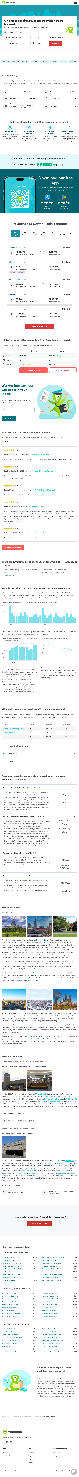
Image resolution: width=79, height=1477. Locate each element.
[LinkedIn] (11, 1442)
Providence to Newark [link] (49, 1416)
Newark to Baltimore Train (50, 1293)
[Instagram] (3, 1442)
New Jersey (61, 1163)
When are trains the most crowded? (16, 876)
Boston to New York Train (50, 1332)
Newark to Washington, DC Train (52, 1310)
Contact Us (56, 1452)
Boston (46, 940)
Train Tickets (6, 1416)
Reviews (25, 61)
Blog (29, 1456)
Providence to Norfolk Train (10, 1257)
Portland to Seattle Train (9, 1329)
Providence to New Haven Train (12, 1272)
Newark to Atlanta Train (49, 1313)
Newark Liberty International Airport (35, 1039)
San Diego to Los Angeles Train (12, 1337)
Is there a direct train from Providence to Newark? (21, 788)
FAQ (54, 61)
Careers (30, 1462)
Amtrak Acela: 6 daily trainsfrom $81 (55, 570)
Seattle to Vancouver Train (10, 1352)
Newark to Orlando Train (50, 1302)
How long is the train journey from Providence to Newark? (24, 817)
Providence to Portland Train (51, 1269)
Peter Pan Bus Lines (36, 978)
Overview (15, 61)
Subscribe (9, 418)
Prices (35, 61)
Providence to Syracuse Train (51, 1266)
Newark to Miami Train (49, 1307)
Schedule (5, 61)
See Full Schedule (39, 326)
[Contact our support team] (74, 1472)
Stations (73, 61)
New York (47, 1099)
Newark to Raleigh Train (49, 1316)
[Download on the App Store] (47, 197)
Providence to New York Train (51, 1260)
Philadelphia (56, 1099)
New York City (48, 1163)
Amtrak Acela (8, 733)
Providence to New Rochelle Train (12, 1269)
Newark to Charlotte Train (10, 1299)
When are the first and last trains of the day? (19, 853)
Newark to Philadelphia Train (51, 1299)
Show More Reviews (13, 548)
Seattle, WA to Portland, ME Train (52, 1340)
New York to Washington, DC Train (13, 1343)
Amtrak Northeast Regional (40, 454)
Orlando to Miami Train (9, 1346)
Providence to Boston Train (10, 1280)
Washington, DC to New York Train (13, 1349)
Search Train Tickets (39, 1223)
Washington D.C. (21, 1173)
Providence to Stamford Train (11, 1266)
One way (10, 32)
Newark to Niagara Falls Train (11, 1313)
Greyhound (22, 978)
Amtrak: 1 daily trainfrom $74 (53, 572)
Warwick (36, 973)
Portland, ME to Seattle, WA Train (12, 1340)
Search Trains (33, 370)
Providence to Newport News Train (53, 1257)
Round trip (21, 32)
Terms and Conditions (62, 1470)
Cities (64, 61)
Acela (43, 1101)
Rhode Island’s (41, 1094)
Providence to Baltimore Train (51, 1263)
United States (16, 1416)
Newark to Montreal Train (10, 1310)
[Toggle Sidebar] (75, 3)
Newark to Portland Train (9, 1316)
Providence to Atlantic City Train (52, 1274)
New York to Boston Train (50, 1346)
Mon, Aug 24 (12, 43)
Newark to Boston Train (49, 1304)
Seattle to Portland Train (49, 1329)
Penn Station (69, 1161)
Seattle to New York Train (10, 1332)
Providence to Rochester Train (51, 1277)
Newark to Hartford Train (50, 1296)
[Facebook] (7, 1442)
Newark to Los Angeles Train (11, 1307)
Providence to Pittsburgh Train (51, 1280)
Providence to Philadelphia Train (52, 1272)
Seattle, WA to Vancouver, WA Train (53, 1349)
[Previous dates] (9, 234)
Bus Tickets (6, 1452)
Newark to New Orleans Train (11, 1293)
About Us (31, 1452)
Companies (57, 1456)
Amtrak (5, 737)
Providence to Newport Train (11, 1274)
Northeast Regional (56, 1101)
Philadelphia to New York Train (51, 1343)
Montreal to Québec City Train (51, 1337)
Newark (36, 1416)
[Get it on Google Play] (64, 197)
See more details (8, 576)
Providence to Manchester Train (12, 1277)
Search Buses (62, 370)
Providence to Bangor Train (10, 1260)
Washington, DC (71, 1099)
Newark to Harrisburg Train (10, 1296)
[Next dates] (70, 234)
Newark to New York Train (10, 1302)
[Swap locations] (39, 37)
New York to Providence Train (51, 1334)
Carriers (44, 61)
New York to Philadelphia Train (51, 1352)
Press (30, 1459)
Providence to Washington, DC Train (13, 1263)
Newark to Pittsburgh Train (10, 1304)
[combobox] (17, 37)
